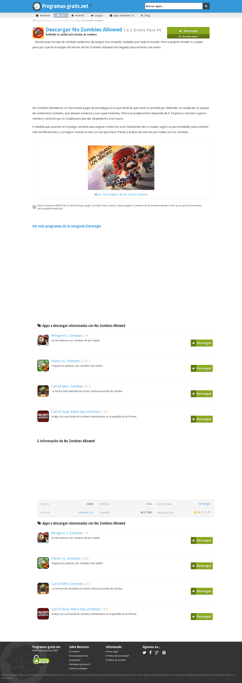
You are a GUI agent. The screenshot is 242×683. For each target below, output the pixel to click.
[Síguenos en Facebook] (150, 653)
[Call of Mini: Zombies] (44, 402)
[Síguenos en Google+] (157, 653)
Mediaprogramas (43, 650)
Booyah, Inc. (86, 512)
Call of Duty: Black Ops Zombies (75, 411)
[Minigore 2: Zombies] (44, 352)
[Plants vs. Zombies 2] (44, 377)
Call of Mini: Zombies (67, 386)
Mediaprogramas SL (80, 664)
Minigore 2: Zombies (67, 335)
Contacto (75, 651)
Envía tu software (78, 668)
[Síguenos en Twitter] (144, 653)
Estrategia (204, 503)
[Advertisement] (121, 77)
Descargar (190, 33)
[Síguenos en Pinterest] (164, 653)
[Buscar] (206, 6)
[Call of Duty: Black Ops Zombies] (44, 428)
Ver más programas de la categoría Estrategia (66, 226)
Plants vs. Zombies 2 (67, 361)
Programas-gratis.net (65, 6)
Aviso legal (112, 651)
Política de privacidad (117, 655)
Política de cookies (116, 660)
